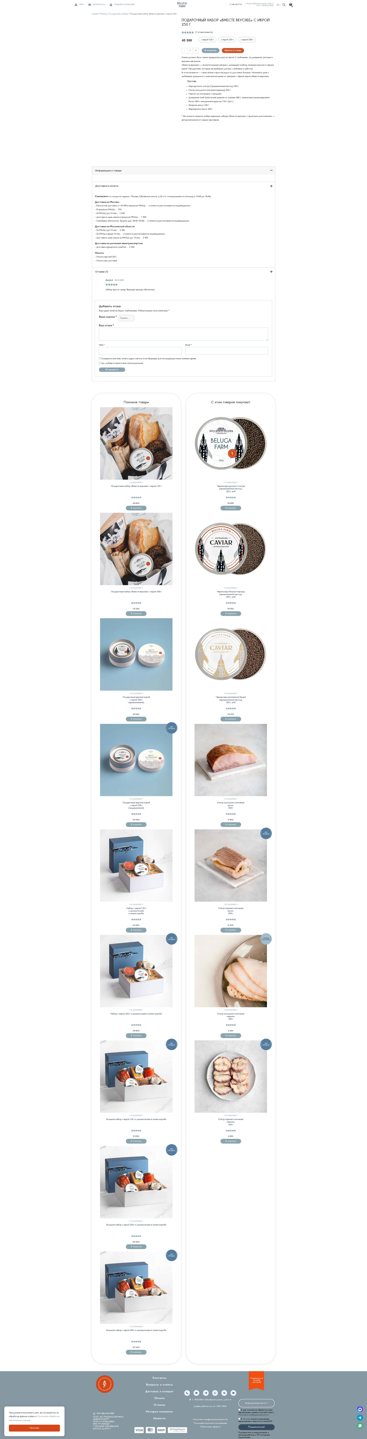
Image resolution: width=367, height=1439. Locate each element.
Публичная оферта (210, 1427)
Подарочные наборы (118, 14)
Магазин (103, 14)
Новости (159, 1418)
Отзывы (159, 1404)
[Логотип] (182, 4)
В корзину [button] (136, 508)
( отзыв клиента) (204, 32)
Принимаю (34, 1428)
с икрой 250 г (227, 40)
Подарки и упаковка (124, 4)
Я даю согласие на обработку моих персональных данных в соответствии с (256, 1412)
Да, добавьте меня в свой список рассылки (122, 363)
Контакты (159, 1378)
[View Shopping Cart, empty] (290, 5)
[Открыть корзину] (290, 5)
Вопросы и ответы (159, 1384)
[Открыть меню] (278, 5)
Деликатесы (99, 4)
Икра (81, 4)
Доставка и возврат (159, 1391)
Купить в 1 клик (233, 50)
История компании (159, 1411)
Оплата (159, 1398)
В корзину (211, 50)
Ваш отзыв (106, 325)
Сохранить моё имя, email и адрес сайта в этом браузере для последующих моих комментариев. (148, 359)
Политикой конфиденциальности (253, 1415)
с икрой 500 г (247, 40)
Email (188, 345)
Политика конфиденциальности (210, 1420)
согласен (246, 1419)
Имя (102, 345)
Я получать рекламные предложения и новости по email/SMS (255, 1420)
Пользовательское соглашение (210, 1423)
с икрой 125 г (207, 40)
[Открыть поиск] (284, 4)
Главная (95, 14)
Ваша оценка (108, 316)
